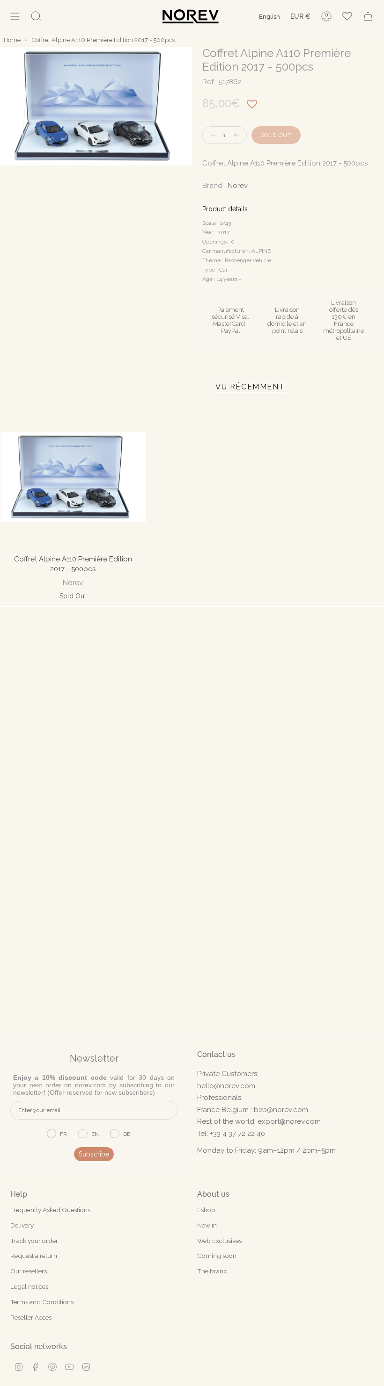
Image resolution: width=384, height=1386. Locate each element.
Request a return (33, 1255)
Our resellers (28, 1271)
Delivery (22, 1225)
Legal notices (29, 1286)
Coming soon (216, 1255)
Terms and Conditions (42, 1302)
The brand (212, 1271)
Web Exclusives (219, 1240)
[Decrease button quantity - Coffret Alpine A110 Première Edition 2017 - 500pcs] (211, 135)
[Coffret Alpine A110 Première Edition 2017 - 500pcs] (73, 477)
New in (207, 1225)
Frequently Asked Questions (50, 1210)
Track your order (34, 1240)
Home (12, 39)
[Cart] (368, 16)
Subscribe (94, 1154)
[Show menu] (15, 16)
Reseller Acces (31, 1317)
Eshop (206, 1210)
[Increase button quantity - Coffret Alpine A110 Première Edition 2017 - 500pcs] (238, 135)
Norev (238, 185)
